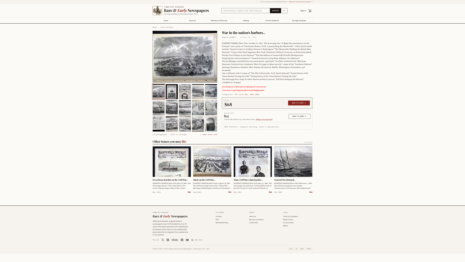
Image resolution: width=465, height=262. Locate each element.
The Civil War (241, 94)
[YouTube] (187, 240)
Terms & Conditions (290, 216)
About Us (192, 20)
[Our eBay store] (175, 240)
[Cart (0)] (310, 10)
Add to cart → (299, 103)
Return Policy (288, 220)
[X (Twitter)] (162, 240)
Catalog (246, 20)
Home (166, 20)
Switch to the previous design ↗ (300, 2)
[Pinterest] (168, 240)
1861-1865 (254, 94)
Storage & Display (299, 20)
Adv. (284, 10)
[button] (185, 57)
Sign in (303, 11)
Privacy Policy (288, 223)
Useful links (253, 223)
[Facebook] (182, 240)
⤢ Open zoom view (208, 134)
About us (252, 216)
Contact (219, 216)
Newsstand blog (222, 223)
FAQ (217, 220)
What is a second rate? (264, 119)
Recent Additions (272, 20)
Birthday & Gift (219, 20)
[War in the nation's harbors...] (159, 91)
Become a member (256, 220)
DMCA (285, 226)
